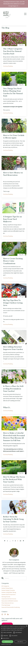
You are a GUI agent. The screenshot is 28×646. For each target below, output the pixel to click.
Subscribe (7, 624)
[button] (14, 638)
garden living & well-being (9, 592)
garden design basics (7, 588)
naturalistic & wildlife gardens (10, 601)
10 (20, 541)
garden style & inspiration (9, 594)
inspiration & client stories (9, 599)
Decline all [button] (20, 641)
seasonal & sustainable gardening (11, 607)
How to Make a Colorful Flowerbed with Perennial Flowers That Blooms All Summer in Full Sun (14, 436)
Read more (19, 630)
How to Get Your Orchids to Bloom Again (13, 136)
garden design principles (8, 590)
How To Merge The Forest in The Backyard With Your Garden (14, 479)
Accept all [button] (7, 641)
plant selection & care (8, 603)
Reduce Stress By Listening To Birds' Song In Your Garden (13, 519)
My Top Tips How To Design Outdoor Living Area (13, 302)
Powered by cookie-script (6, 644)
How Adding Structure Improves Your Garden (13, 348)
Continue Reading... (8, 66)
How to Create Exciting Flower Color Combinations (13, 261)
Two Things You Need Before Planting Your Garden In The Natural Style (13, 92)
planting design (6, 605)
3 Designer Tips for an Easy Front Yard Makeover (12, 219)
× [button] (26, 626)
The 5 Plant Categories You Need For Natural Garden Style (12, 51)
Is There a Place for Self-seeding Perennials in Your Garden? (13, 388)
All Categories (5, 586)
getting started (6, 596)
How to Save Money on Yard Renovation (13, 174)
